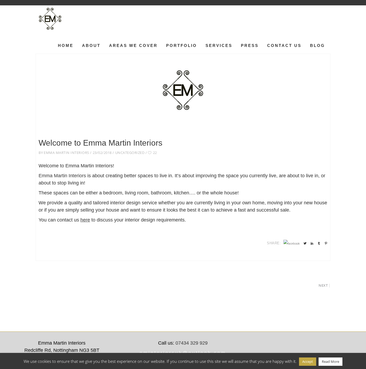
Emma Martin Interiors (66, 152)
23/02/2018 (102, 152)
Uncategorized (130, 152)
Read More (330, 361)
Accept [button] (307, 361)
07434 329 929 (191, 343)
